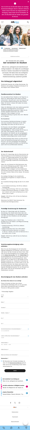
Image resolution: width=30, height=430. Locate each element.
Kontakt (3, 428)
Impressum (15, 417)
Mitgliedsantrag (18, 428)
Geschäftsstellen (26, 428)
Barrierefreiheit (15, 421)
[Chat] (25, 422)
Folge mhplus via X (15, 402)
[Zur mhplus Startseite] (15, 22)
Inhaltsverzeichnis (15, 56)
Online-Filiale (23, 255)
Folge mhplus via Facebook (10, 402)
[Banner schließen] (27, 1)
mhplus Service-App (9, 255)
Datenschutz (15, 412)
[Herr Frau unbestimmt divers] (15, 297)
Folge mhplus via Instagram (19, 402)
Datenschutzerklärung (15, 363)
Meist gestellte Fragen (11, 428)
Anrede (2, 295)
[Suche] (28, 22)
